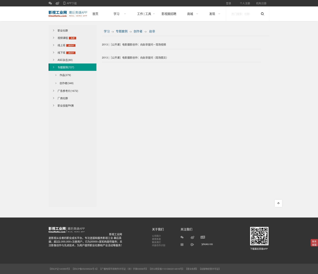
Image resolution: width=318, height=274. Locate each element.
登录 (228, 3)
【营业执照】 (191, 268)
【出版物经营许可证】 (210, 268)
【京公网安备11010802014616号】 (166, 268)
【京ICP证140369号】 (60, 268)
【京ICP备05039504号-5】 (85, 268)
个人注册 (245, 3)
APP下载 (70, 3)
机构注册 (261, 3)
